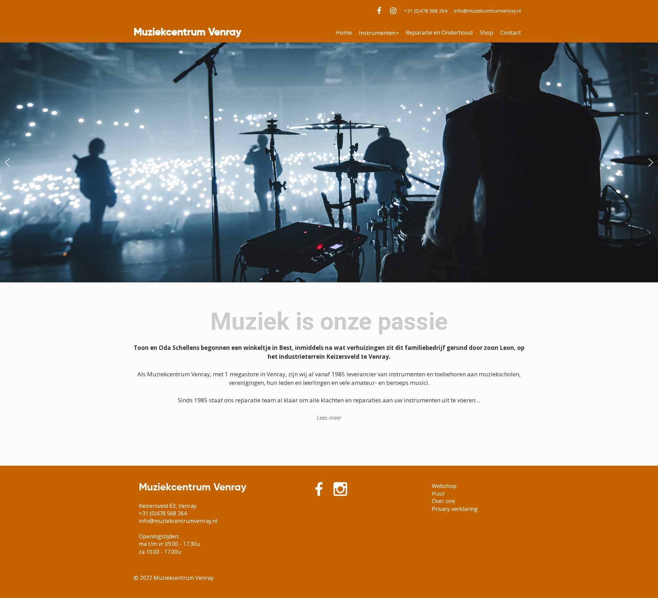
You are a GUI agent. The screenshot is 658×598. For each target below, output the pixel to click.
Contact (510, 32)
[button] (7, 162)
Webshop (444, 486)
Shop (487, 32)
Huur (438, 493)
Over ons (443, 501)
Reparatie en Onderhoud (439, 32)
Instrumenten (377, 33)
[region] (329, 162)
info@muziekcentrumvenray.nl (487, 11)
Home (344, 32)
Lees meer (329, 418)
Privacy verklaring (455, 509)
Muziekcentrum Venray (187, 32)
